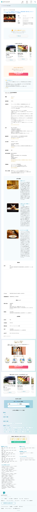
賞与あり (13, 474)
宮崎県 (2, 462)
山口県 (14, 458)
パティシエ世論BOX (30, 500)
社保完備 (15, 473)
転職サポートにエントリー (18, 366)
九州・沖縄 (3, 461)
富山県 (9, 456)
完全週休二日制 (3, 488)
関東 (2, 450)
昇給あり (10, 474)
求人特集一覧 (16, 498)
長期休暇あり (13, 487)
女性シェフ (8, 467)
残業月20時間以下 (11, 469)
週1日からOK (11, 471)
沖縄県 (8, 462)
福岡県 (6, 461)
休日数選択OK (9, 487)
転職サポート (3, 500)
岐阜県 (9, 452)
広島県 (4, 458)
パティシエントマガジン (10, 500)
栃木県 (2, 451)
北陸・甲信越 (3, 456)
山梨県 (2, 457)
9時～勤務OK (11, 473)
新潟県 (6, 456)
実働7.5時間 (6, 469)
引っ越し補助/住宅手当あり (5, 474)
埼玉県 (12, 450)
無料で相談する (18, 74)
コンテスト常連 (3, 468)
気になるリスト (26, 498)
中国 (2, 458)
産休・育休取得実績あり (4, 487)
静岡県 (7, 452)
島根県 (9, 458)
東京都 (4, 450)
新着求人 (6, 498)
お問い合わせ (21, 506)
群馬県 (5, 451)
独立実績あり (11, 467)
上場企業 (7, 468)
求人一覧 (5, 5)
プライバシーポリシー (8, 508)
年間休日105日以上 (11, 485)
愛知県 (4, 452)
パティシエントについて (4, 506)
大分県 (16, 461)
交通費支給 (6, 475)
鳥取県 (12, 458)
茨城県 (15, 450)
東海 (2, 452)
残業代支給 (3, 475)
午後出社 (7, 470)
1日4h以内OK (7, 473)
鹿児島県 (5, 462)
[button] (3, 19)
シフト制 (3, 471)
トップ (2, 5)
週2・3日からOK (3, 472)
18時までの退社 (3, 470)
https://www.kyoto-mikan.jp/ (14, 333)
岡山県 (7, 458)
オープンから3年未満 (11, 468)
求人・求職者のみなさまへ (16, 508)
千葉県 (10, 450)
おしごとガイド (17, 500)
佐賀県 (8, 461)
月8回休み (7, 485)
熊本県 (13, 461)
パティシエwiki (23, 500)
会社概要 (11, 506)
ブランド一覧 (21, 498)
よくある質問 (16, 506)
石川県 (11, 456)
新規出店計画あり (4, 467)
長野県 (5, 457)
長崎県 (11, 461)
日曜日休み (8, 486)
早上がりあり (14, 470)
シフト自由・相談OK (7, 471)
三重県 (12, 452)
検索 (28, 406)
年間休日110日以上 (4, 486)
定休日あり (3, 469)
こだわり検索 (10, 498)
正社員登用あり (10, 475)
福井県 (14, 456)
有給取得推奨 (12, 486)
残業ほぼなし (10, 470)
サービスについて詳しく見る (18, 369)
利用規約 (2, 508)
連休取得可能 (3, 485)
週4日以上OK (3, 473)
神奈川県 (7, 450)
